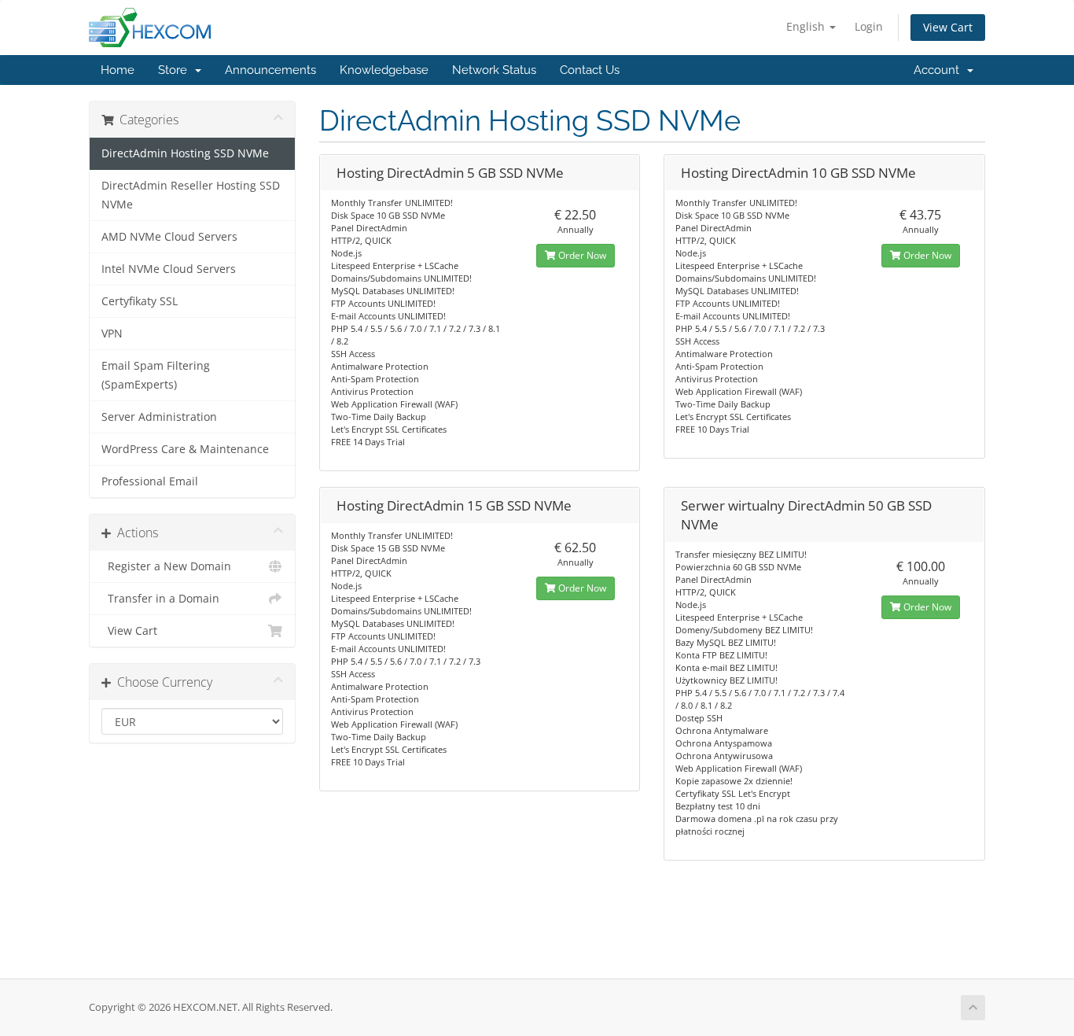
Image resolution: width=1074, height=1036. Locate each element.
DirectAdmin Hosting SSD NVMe (185, 153)
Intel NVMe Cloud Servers (168, 269)
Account (939, 70)
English (807, 26)
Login (869, 26)
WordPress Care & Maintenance (185, 449)
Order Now (581, 255)
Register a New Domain (166, 566)
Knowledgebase (384, 70)
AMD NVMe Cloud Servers (169, 237)
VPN (112, 333)
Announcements (270, 70)
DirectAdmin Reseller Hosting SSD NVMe (190, 195)
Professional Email (149, 481)
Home (117, 70)
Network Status (494, 70)
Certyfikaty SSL (139, 301)
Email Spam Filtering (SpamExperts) (155, 375)
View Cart (948, 27)
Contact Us (590, 70)
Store (175, 70)
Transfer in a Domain (160, 599)
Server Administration (159, 417)
